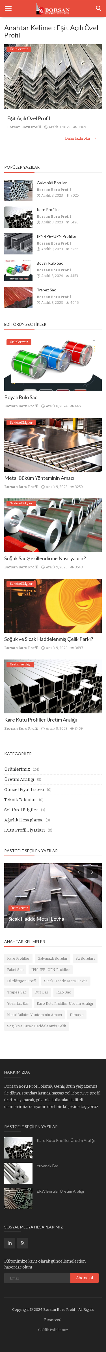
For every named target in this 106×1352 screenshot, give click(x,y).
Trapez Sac (46, 289)
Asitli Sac (18, 919)
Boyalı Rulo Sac (50, 263)
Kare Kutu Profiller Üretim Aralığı (40, 719)
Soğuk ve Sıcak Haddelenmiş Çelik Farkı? (48, 639)
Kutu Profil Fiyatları (24, 830)
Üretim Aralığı (19, 779)
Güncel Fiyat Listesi (24, 789)
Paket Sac (15, 970)
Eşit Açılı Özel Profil (28, 118)
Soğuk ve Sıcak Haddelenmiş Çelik (36, 1026)
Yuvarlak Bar (18, 1003)
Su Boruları (85, 958)
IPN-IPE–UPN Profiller (56, 236)
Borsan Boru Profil (24, 127)
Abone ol (84, 1278)
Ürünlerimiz (17, 769)
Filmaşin (77, 1015)
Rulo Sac (63, 992)
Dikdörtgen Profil (21, 981)
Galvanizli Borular (52, 182)
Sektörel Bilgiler (21, 809)
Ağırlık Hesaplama (23, 820)
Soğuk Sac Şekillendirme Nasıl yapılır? (45, 558)
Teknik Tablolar (20, 799)
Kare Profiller (48, 209)
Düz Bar (41, 992)
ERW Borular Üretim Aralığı (60, 1191)
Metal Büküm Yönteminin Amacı (39, 478)
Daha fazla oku (78, 138)
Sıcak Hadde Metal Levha (66, 981)
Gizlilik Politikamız (53, 1330)
